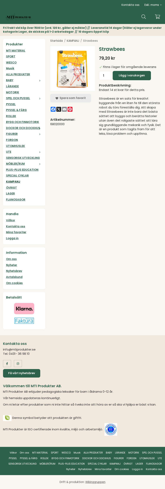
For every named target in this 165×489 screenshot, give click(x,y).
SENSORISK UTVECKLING (23, 158)
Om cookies (14, 283)
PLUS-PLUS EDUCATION (22, 170)
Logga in (12, 238)
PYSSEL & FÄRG (16, 110)
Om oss (11, 259)
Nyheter (11, 265)
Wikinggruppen (95, 482)
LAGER (10, 194)
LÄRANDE (12, 86)
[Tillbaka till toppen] (156, 483)
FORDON (12, 140)
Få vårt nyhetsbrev (21, 373)
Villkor (10, 220)
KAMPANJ (13, 182)
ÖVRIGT (11, 188)
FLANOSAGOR (15, 200)
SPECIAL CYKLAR (17, 176)
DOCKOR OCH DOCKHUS (23, 128)
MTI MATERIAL (15, 51)
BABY (9, 80)
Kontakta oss (130, 5)
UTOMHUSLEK (15, 146)
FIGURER (12, 134)
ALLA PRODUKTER (18, 74)
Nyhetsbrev (14, 271)
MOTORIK (12, 92)
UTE (8, 152)
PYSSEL (11, 104)
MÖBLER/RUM (15, 164)
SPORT (10, 56)
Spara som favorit (72, 98)
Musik (10, 68)
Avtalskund (14, 277)
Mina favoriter (16, 232)
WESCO (11, 63)
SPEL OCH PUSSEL (18, 98)
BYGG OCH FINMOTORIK (22, 122)
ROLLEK (11, 116)
